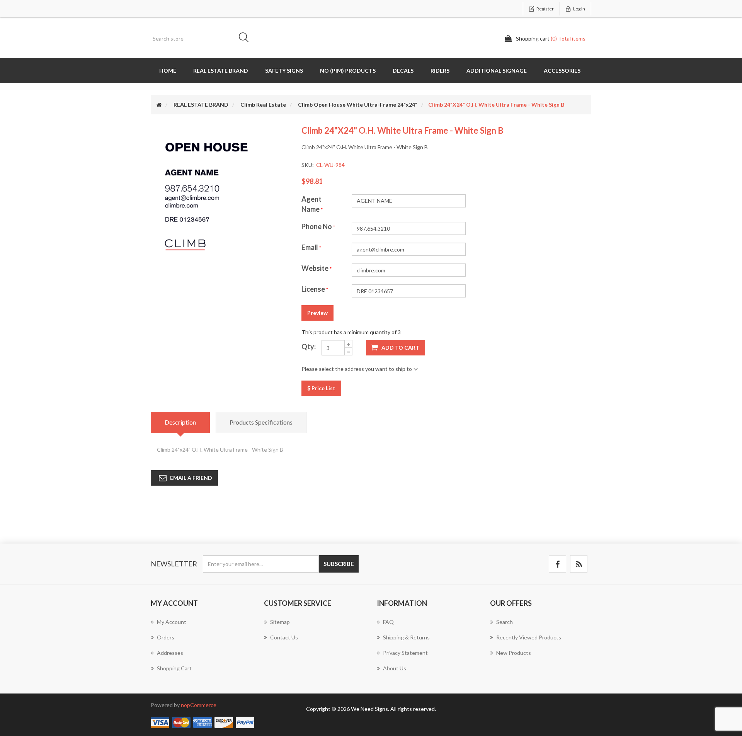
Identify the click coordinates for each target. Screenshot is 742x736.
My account (171, 622)
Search (246, 38)
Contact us (284, 637)
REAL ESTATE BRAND (220, 70)
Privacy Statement (405, 652)
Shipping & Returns (406, 637)
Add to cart (400, 347)
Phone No (317, 226)
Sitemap (280, 622)
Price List (322, 388)
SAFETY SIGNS (284, 70)
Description (180, 422)
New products (513, 652)
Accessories (562, 70)
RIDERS (440, 70)
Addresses (170, 652)
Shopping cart (174, 668)
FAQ (388, 622)
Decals (403, 70)
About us (394, 668)
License (313, 289)
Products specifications (261, 422)
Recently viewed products (528, 637)
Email (310, 247)
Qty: (308, 346)
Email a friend (191, 477)
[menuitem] (201, 626)
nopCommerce (198, 705)
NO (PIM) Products (348, 70)
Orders (165, 637)
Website (315, 268)
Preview (317, 312)
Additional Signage (496, 70)
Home (167, 70)
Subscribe (338, 563)
